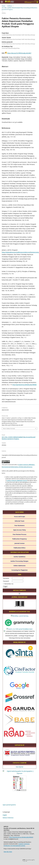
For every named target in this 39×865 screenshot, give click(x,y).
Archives (9, 6)
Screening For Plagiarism (20, 570)
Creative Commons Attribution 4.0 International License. (17, 844)
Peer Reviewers (20, 525)
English (5, 815)
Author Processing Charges (19, 561)
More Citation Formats (9, 428)
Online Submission (19, 565)
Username (6, 578)
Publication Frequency (19, 539)
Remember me (9, 584)
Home (3, 6)
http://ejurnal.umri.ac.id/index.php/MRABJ (24, 385)
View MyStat (19, 767)
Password (6, 581)
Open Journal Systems (9, 805)
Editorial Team (19, 521)
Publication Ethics (19, 548)
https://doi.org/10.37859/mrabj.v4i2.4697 (19, 53)
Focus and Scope (19, 516)
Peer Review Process (19, 534)
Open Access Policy (19, 530)
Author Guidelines (19, 557)
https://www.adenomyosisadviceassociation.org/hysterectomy (20, 252)
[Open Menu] (2, 2)
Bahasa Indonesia (8, 818)
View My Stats (8, 852)
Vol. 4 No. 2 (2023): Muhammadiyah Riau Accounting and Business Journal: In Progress (19, 8)
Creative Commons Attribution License (16, 480)
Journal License (19, 543)
